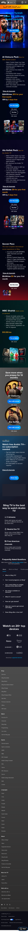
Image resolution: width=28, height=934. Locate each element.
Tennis (3, 767)
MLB (3, 781)
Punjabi (3, 803)
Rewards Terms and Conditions (16, 922)
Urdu (3, 796)
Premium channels (6, 701)
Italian (3, 820)
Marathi (3, 810)
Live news (4, 731)
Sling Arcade (5, 857)
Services (4, 674)
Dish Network (11, 908)
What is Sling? (5, 840)
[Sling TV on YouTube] (1, 904)
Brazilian (4, 831)
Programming (5, 727)
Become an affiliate (6, 895)
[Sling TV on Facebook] (4, 904)
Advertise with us (6, 891)
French (3, 817)
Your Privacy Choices (5, 919)
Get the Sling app (6, 734)
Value (3, 843)
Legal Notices (18, 919)
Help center (4, 850)
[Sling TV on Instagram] (7, 904)
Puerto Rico (4, 883)
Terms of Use (4, 916)
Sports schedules (6, 746)
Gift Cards (4, 708)
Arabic (3, 800)
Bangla (3, 807)
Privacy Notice (12, 916)
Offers (3, 705)
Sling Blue (4, 691)
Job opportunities (6, 898)
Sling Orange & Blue (6, 695)
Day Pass (4, 698)
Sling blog (4, 724)
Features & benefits (6, 864)
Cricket (3, 784)
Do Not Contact (4, 922)
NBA (3, 753)
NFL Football (5, 757)
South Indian (5, 814)
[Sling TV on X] (9, 904)
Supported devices (6, 846)
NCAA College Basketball (8, 777)
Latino (3, 879)
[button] (14, 30)
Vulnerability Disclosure (6, 925)
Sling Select (4, 681)
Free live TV (4, 717)
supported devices (17, 657)
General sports (5, 743)
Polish (3, 827)
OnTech (17, 908)
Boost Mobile (4, 908)
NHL (3, 764)
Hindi (3, 793)
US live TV (4, 876)
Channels (4, 721)
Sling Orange (5, 688)
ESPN (3, 750)
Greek (3, 824)
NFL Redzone (5, 770)
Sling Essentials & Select (7, 684)
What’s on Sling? (13, 569)
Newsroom (4, 853)
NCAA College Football (7, 760)
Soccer (3, 774)
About (4, 569)
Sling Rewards (5, 860)
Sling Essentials (5, 677)
